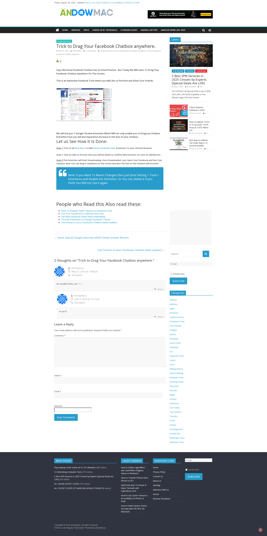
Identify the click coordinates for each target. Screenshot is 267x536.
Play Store (174, 386)
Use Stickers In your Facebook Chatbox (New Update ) (131, 250)
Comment (59, 335)
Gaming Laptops (149, 30)
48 (201, 86)
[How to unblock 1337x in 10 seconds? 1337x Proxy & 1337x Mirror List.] (179, 120)
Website (58, 406)
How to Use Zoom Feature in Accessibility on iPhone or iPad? (111, 2)
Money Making (176, 373)
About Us (157, 481)
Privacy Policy (159, 472)
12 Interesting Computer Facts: (68, 472)
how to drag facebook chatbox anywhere (129, 51)
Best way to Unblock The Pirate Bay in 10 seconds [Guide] (198, 143)
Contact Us (158, 476)
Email (57, 391)
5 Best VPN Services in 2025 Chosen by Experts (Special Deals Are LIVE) (189, 79)
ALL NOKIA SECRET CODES (66, 483)
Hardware (174, 347)
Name (58, 375)
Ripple (172, 394)
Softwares (174, 403)
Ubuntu (173, 425)
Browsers (174, 312)
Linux (172, 364)
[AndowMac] (86, 9)
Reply (160, 289)
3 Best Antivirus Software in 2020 (196, 108)
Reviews (173, 390)
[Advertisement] (190, 227)
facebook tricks (106, 51)
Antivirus (173, 304)
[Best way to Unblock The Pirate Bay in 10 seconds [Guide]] (179, 139)
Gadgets (173, 330)
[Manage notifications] (260, 530)
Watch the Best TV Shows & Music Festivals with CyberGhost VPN (133, 488)
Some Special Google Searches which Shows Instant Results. (91, 237)
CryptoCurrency (177, 317)
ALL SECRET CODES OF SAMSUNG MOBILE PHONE (77, 488)
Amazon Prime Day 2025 (173, 30)
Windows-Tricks (177, 442)
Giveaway (174, 338)
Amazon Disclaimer (161, 498)
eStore (156, 494)
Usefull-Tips (201, 71)
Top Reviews (178, 71)
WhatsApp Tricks (177, 438)
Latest (172, 360)
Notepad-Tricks (177, 377)
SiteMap (156, 485)
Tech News (175, 407)
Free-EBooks (175, 325)
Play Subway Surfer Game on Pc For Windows (75, 467)
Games (173, 334)
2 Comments (91, 51)
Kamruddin (77, 51)
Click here (80, 148)
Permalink (77, 275)
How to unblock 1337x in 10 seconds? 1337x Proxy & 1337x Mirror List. (199, 126)
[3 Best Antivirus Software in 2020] (179, 106)
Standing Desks (129, 30)
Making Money (176, 369)
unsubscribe (178, 273)
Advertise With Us (161, 489)
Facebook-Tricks (64, 41)
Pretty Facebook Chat (104, 148)
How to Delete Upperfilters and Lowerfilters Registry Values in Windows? (133, 470)
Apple (86, 30)
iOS (171, 351)
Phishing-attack (176, 381)
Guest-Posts (175, 343)
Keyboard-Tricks (177, 356)
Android (75, 30)
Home (65, 30)
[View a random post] (210, 30)
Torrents (189, 71)
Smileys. (173, 399)
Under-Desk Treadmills (104, 30)
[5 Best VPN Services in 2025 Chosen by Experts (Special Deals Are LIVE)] (191, 45)
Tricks (172, 420)
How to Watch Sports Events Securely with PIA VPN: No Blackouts (134, 508)
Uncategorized (176, 429)
